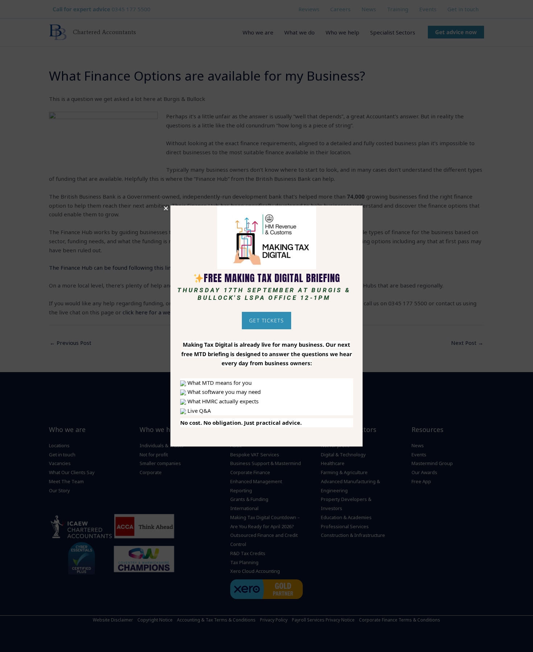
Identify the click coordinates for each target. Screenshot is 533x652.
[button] (166, 208)
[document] (266, 326)
